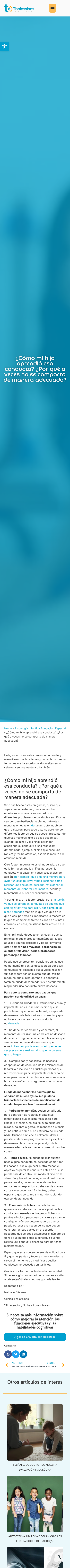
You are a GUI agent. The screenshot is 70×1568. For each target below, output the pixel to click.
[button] (4, 46)
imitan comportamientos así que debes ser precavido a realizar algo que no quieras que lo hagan (32, 1050)
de (32, 825)
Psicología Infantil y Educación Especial (40, 728)
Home (8, 728)
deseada (13, 1023)
